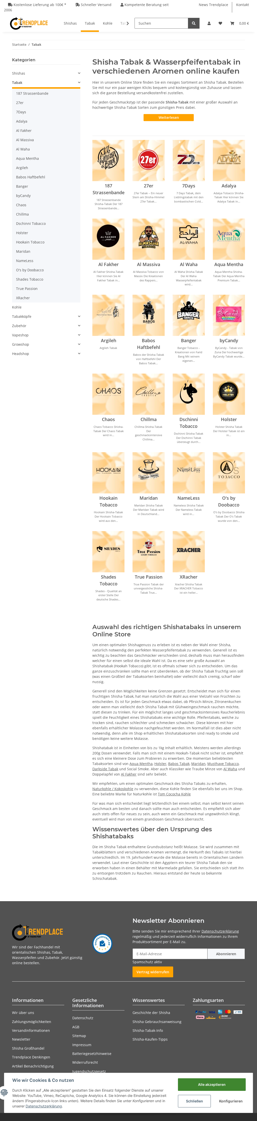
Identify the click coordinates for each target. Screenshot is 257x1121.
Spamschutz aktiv (147, 961)
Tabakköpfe (21, 316)
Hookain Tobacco (30, 242)
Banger (188, 340)
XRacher (189, 577)
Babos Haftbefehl (30, 177)
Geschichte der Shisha (151, 1012)
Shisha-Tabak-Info (148, 1030)
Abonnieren (226, 953)
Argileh (108, 340)
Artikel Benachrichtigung (33, 1066)
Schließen (194, 1101)
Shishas (18, 73)
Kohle (17, 307)
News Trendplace (213, 4)
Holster (229, 419)
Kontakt (242, 4)
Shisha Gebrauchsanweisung (157, 1021)
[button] (209, 23)
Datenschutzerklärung (220, 931)
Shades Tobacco (29, 279)
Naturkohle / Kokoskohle (112, 788)
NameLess (188, 498)
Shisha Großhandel (28, 1048)
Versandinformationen (31, 1030)
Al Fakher (108, 264)
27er (148, 186)
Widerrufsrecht (85, 1062)
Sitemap (79, 1035)
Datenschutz (82, 1017)
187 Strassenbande (32, 93)
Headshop (20, 353)
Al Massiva (148, 264)
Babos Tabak (178, 763)
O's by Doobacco (30, 270)
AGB (75, 1027)
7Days (188, 186)
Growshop (20, 344)
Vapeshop (20, 335)
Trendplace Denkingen (31, 1057)
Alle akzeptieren (212, 1084)
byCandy (229, 340)
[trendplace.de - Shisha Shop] (29, 23)
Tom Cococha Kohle (174, 794)
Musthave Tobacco (223, 763)
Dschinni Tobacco (31, 223)
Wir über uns (23, 1012)
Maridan (149, 498)
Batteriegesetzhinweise (91, 1053)
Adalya (229, 186)
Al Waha (189, 264)
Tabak (17, 82)
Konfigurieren (231, 1101)
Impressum (81, 1044)
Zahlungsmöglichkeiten (31, 1021)
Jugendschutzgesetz (89, 1071)
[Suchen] (194, 23)
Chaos (108, 419)
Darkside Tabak (105, 769)
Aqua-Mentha (141, 763)
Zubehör (19, 325)
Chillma (149, 419)
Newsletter (21, 1039)
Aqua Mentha (228, 264)
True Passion (148, 577)
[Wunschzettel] (220, 23)
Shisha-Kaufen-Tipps (150, 1039)
